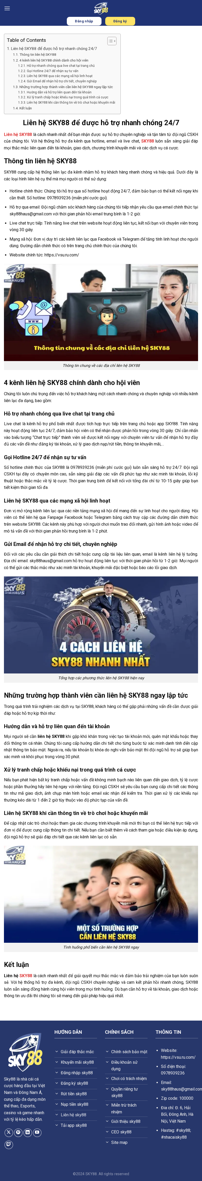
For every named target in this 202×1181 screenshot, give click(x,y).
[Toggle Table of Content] (109, 41)
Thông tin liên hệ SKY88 (37, 54)
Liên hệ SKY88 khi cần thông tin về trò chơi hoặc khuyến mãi (71, 102)
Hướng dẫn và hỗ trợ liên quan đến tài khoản (59, 92)
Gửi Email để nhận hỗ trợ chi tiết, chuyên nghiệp (62, 81)
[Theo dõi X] (8, 1132)
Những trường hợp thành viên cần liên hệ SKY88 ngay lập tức (66, 87)
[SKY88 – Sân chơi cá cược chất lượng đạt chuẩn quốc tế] (101, 8)
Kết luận (25, 108)
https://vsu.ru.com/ (178, 1057)
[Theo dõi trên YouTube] (37, 1132)
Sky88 (10, 1079)
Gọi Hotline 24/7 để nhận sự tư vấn (52, 71)
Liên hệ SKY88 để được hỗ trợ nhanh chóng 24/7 (54, 48)
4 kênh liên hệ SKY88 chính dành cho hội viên (53, 60)
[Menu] (7, 8)
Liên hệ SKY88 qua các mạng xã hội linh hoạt (59, 76)
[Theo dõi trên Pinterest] (18, 1132)
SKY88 (147, 141)
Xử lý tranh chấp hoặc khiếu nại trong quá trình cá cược (67, 97)
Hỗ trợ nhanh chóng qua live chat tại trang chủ (60, 66)
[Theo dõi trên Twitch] (8, 1145)
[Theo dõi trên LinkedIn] (27, 1132)
